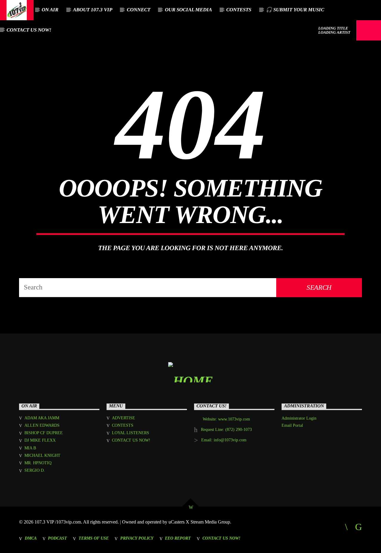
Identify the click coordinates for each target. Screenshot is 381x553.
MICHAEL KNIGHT (42, 455)
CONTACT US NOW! (29, 30)
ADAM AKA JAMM (41, 418)
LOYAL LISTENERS (130, 433)
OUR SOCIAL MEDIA (188, 10)
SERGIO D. (34, 470)
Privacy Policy (137, 538)
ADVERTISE (123, 418)
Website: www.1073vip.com (226, 419)
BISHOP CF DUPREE (43, 433)
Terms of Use (94, 538)
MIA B (30, 448)
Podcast (57, 538)
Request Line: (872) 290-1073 (226, 429)
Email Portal (292, 425)
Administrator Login (299, 418)
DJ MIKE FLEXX (40, 440)
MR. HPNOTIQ (37, 463)
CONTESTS (238, 10)
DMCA (31, 538)
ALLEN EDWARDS (42, 425)
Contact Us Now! (221, 538)
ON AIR (50, 10)
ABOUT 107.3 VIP (92, 10)
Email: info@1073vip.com (223, 440)
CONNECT (138, 10)
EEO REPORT (178, 538)
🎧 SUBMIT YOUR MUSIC (295, 10)
